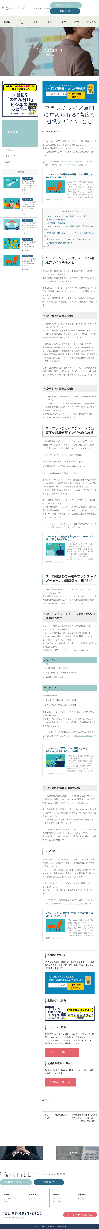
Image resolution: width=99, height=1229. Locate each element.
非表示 (74, 211)
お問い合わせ (92, 22)
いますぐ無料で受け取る (76, 95)
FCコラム (49, 1100)
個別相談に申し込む (61, 1082)
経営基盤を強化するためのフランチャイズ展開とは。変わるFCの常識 (83, 1118)
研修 (35, 22)
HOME (7, 22)
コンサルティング (21, 22)
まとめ (46, 246)
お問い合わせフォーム (80, 1214)
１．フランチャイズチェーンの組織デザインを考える (65, 216)
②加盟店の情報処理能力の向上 (59, 243)
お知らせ (9, 162)
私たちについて (84, 1198)
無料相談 (65, 11)
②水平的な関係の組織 (56, 223)
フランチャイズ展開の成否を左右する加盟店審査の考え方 (29, 244)
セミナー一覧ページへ (62, 1052)
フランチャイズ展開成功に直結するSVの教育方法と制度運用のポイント (29, 226)
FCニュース (10, 156)
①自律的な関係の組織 (56, 220)
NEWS (64, 22)
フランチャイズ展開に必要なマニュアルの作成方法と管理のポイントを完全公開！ (29, 206)
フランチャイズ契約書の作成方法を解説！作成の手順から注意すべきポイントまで (29, 185)
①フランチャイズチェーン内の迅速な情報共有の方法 (68, 239)
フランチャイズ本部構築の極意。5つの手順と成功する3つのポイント (29, 262)
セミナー (49, 22)
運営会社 (78, 22)
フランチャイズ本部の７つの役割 (56, 1116)
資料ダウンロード (66, 5)
